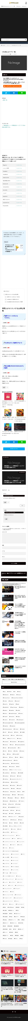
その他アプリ (6, 829)
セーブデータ (6, 863)
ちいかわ (14, 829)
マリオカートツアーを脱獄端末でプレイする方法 (21, 1004)
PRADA (14, 794)
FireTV (13, 735)
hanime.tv (6, 744)
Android (11, 701)
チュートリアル (15, 869)
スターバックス (15, 860)
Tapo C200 (12, 804)
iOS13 (5, 751)
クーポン (5, 847)
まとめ (20, 829)
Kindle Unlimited (15, 763)
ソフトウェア (14, 863)
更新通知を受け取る (14, 448)
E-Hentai (16, 729)
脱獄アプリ (6, 935)
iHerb (5, 747)
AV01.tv (5, 713)
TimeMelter (6, 810)
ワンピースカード (20, 904)
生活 (15, 929)
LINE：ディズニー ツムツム (16, 769)
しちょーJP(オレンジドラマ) (15, 826)
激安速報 (10, 926)
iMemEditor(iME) (12, 747)
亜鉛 (5, 907)
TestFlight (18, 804)
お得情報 (5, 826)
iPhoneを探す (16, 754)
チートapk (6, 872)
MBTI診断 (21, 772)
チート (8, 45)
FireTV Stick (20, 735)
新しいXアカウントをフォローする (12, 86)
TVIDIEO (11, 813)
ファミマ (11, 885)
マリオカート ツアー (8, 897)
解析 (22, 935)
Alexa (19, 691)
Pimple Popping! (7, 794)
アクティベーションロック (9, 835)
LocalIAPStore (6, 772)
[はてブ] (14, 92)
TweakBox (18, 813)
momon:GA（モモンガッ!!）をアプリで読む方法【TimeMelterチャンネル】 (20, 651)
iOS (19, 747)
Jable (17, 757)
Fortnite (19, 738)
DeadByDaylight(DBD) (20, 722)
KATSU (16, 760)
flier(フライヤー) (12, 738)
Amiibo (5, 701)
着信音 (11, 932)
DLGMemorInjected (8, 729)
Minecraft (13, 776)
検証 (23, 919)
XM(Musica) (14, 819)
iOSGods (22, 751)
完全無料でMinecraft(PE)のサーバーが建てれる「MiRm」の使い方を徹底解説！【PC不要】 (20, 990)
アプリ (14, 838)
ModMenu (6, 779)
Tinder (13, 810)
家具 (11, 913)
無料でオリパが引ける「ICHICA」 (12, 296)
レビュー (12, 904)
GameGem (6, 741)
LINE (18, 766)
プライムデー (17, 888)
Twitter (5, 816)
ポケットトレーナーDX (8, 894)
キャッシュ (6, 844)
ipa (4, 754)
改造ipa (5, 919)
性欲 (11, 916)
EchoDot (22, 729)
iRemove (5, 757)
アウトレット (14, 832)
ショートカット (15, 857)
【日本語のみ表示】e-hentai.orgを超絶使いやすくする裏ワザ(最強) (20, 614)
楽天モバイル (14, 922)
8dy (4, 691)
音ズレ (16, 938)
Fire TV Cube (6, 735)
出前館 (5, 910)
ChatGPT (5, 716)
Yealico (20, 819)
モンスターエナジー (19, 897)
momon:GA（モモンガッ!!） (16, 779)
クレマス (20, 844)
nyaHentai (14, 791)
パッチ (5, 885)
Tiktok (5, 807)
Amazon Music (7, 697)
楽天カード (6, 922)
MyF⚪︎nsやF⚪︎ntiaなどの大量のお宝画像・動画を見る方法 (20, 597)
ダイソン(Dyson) (15, 866)
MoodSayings (6, 782)
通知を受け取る (14, 682)
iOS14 (10, 751)
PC (24, 791)
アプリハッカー (18, 1017)
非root (5, 938)
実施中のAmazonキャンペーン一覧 (8, 6)
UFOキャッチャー (13, 816)
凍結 (23, 907)
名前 (3, 545)
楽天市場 (21, 922)
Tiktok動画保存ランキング (14, 807)
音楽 (21, 938)
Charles (21, 713)
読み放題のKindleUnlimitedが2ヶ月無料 (14, 301)
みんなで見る (6, 832)
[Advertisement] (14, 23)
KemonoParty (6, 763)
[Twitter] (6, 92)
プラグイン (6, 891)
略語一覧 (5, 100)
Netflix (13, 788)
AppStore (22, 707)
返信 (22, 505)
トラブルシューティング (8, 879)
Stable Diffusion (14, 801)
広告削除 (5, 916)
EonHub (10, 732)
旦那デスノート (13, 919)
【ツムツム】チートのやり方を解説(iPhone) (20, 667)
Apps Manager (14, 707)
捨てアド (17, 916)
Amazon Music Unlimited (18, 697)
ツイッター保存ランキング (9, 876)
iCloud (12, 744)
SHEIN (23, 797)
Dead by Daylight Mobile (8, 722)
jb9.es (22, 757)
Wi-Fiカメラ (6, 819)
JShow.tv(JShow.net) (8, 760)
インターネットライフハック (9, 841)
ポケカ (12, 891)
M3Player (14, 772)
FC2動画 (23, 732)
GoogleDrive (21, 741)
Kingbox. (5, 766)
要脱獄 (17, 935)
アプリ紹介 (11, 595)
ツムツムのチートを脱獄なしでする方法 (20, 632)
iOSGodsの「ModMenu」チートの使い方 (7, 975)
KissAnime (12, 766)
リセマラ (5, 904)
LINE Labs (6, 769)
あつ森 (22, 822)
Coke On (5, 719)
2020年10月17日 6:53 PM (10, 512)
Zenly (11, 822)
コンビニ (12, 847)
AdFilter (10, 691)
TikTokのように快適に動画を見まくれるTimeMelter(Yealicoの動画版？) (10, 248)
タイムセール (6, 866)
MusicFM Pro (6, 788)
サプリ (23, 854)
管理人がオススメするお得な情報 (11, 294)
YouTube (5, 822)
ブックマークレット (20, 885)
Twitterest (18, 6)
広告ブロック (17, 913)
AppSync (5, 710)
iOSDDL (16, 751)
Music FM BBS (15, 782)
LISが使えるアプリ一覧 (16, 45)
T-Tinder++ (22, 801)
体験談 (18, 907)
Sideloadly (6, 801)
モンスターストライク (8, 901)
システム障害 (6, 857)
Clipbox (18, 716)
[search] (25, 39)
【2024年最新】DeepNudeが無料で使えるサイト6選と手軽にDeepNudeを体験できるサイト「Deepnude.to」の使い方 (20, 625)
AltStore (13, 694)
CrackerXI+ (12, 719)
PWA (5, 797)
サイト (3, 556)
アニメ (18, 835)
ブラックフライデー (8, 888)
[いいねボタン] (4, 387)
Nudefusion (6, 791)
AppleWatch (6, 707)
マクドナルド (18, 894)
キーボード (13, 844)
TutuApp (5, 813)
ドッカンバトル (20, 879)
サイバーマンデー (15, 854)
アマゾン (20, 838)
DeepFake (6, 726)
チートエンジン (14, 872)
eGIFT (5, 732)
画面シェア (21, 929)
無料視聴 (5, 929)
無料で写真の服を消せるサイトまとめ (20, 587)
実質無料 (5, 913)
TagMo (5, 804)
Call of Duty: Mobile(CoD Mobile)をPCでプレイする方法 (7, 1005)
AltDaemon (6, 694)
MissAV (19, 776)
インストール (19, 165)
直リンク (5, 932)
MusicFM (20, 785)
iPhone (9, 754)
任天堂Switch (11, 907)
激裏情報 (17, 926)
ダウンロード (6, 869)
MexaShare (6, 776)
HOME (3, 45)
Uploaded (22, 816)
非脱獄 (11, 938)
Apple (18, 704)
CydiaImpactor (20, 719)
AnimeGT (18, 701)
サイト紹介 (11, 587)
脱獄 (17, 932)
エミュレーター (21, 841)
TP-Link (18, 810)
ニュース (5, 882)
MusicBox (13, 785)
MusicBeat (6, 785)
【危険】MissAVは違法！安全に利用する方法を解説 (20, 641)
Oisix (20, 791)
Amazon (19, 694)
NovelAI (19, 788)
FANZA (17, 732)
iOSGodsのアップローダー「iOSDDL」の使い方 (20, 975)
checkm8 (12, 716)
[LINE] (22, 92)
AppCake (12, 704)
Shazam (17, 797)
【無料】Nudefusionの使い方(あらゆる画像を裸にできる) (20, 659)
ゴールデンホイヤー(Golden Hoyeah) (11, 851)
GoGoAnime (13, 741)
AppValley (12, 710)
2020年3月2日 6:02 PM (8, 495)
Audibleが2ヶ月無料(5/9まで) (12, 299)
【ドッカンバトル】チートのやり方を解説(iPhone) (7, 963)
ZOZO (17, 822)
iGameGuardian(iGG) (20, 744)
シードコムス (6, 860)
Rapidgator (11, 797)
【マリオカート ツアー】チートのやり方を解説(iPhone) (21, 963)
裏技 (12, 621)
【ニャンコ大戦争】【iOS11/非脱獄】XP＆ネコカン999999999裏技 (20, 605)
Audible (18, 710)
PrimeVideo (21, 794)
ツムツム (11, 632)
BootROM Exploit (13, 713)
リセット (17, 901)
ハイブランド (13, 882)
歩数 (5, 926)
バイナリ (20, 882)
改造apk (23, 916)
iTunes (11, 757)
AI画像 (12, 657)
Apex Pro (5, 704)
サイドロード (6, 854)
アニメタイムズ (7, 838)
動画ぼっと (12, 910)
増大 (18, 910)
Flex (5, 738)
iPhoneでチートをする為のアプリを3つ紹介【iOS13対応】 (7, 989)
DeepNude (13, 726)
